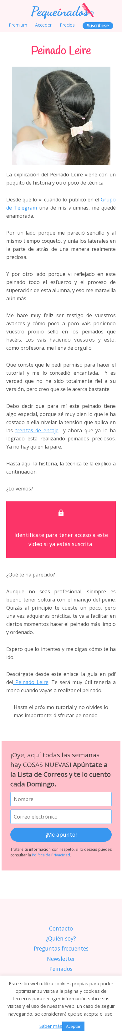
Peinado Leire (30, 682)
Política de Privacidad (51, 855)
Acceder (43, 25)
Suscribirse (98, 25)
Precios (67, 25)
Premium (18, 25)
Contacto (61, 928)
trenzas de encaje (36, 430)
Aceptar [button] (73, 1026)
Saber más (50, 1026)
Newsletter (61, 958)
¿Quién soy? (61, 938)
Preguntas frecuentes (61, 948)
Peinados (61, 968)
